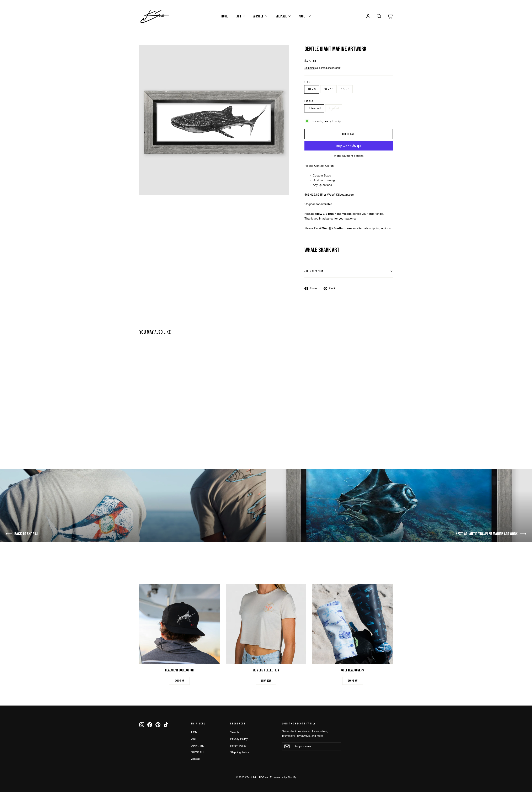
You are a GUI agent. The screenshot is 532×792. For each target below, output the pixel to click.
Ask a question (314, 271)
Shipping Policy (239, 752)
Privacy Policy (239, 738)
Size (307, 82)
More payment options (348, 155)
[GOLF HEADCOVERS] (352, 624)
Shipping (309, 68)
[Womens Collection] (266, 624)
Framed (308, 101)
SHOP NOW (179, 680)
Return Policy (238, 745)
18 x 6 (312, 89)
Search (234, 732)
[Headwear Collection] (179, 624)
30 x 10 (328, 89)
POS (261, 777)
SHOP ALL (281, 16)
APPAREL (258, 16)
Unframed (314, 108)
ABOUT (303, 16)
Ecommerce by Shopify (283, 777)
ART (239, 16)
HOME (224, 16)
